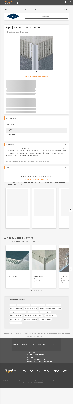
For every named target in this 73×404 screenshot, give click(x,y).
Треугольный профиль (45, 319)
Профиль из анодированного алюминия (50, 308)
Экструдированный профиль (17, 312)
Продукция (45, 16)
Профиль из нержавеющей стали (33, 315)
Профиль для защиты (16, 315)
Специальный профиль (30, 319)
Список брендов (31, 352)
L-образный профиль (50, 315)
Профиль (12, 305)
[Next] (71, 210)
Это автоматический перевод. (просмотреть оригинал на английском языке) (27, 161)
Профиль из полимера (31, 308)
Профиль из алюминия (38, 305)
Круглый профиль (45, 312)
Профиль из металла (23, 305)
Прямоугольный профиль (53, 305)
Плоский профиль (33, 312)
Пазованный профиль (16, 308)
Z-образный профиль (15, 323)
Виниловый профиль (15, 319)
